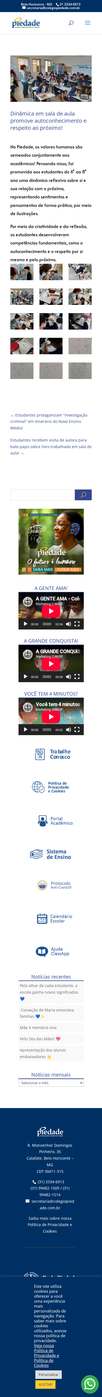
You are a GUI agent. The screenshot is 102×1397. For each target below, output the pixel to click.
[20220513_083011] (21, 297)
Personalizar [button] (48, 1374)
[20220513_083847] (51, 347)
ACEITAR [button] (45, 1384)
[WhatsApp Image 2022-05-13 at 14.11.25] (21, 371)
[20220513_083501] (21, 322)
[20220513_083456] (80, 297)
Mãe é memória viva (38, 1027)
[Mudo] (68, 624)
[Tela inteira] (77, 624)
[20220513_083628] (80, 322)
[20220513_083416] (51, 297)
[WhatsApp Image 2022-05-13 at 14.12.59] (80, 371)
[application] (51, 610)
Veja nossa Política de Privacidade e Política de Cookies (46, 1355)
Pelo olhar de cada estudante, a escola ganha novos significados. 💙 (49, 992)
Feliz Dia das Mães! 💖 (40, 1038)
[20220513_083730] (21, 347)
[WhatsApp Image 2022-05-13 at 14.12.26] (51, 371)
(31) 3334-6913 (51, 1181)
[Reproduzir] (25, 624)
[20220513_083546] (51, 322)
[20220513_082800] (80, 273)
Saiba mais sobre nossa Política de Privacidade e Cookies (50, 1225)
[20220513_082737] (51, 273)
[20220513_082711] (21, 273)
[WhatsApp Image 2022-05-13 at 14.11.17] (80, 347)
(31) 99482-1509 (45, 1188)
